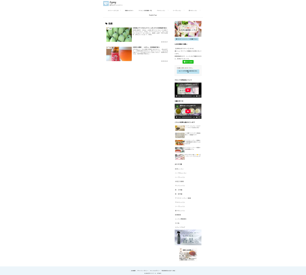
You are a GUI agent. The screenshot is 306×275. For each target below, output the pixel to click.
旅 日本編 (178, 190)
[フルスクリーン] (199, 96)
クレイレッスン (180, 185)
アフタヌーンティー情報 (183, 198)
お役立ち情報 (179, 181)
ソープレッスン (180, 206)
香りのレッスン (180, 210)
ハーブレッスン (180, 177)
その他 (177, 223)
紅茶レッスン (179, 169)
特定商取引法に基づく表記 (168, 270)
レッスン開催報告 (180, 219)
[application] (188, 90)
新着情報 (178, 215)
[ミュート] (197, 96)
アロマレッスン (180, 202)
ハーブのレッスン (180, 173)
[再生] (177, 96)
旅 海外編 (178, 194)
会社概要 (133, 270)
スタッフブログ (180, 227)
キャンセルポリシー (155, 270)
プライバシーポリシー (142, 270)
